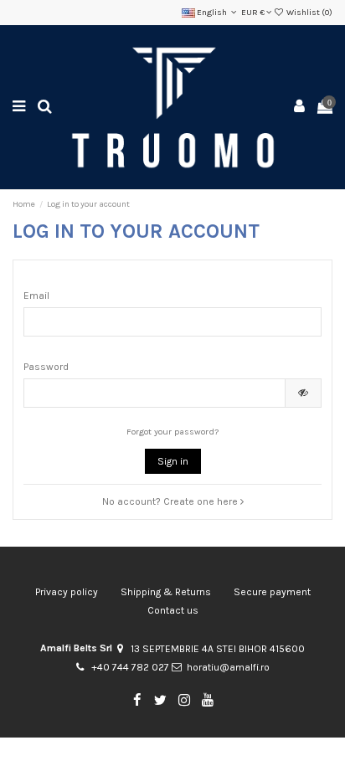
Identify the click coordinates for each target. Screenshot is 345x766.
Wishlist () (308, 13)
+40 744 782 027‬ (130, 667)
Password (46, 367)
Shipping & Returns (166, 592)
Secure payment (272, 592)
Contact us (172, 610)
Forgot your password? (172, 431)
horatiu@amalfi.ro (228, 667)
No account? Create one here (171, 501)
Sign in (172, 461)
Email (36, 295)
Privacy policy (66, 592)
